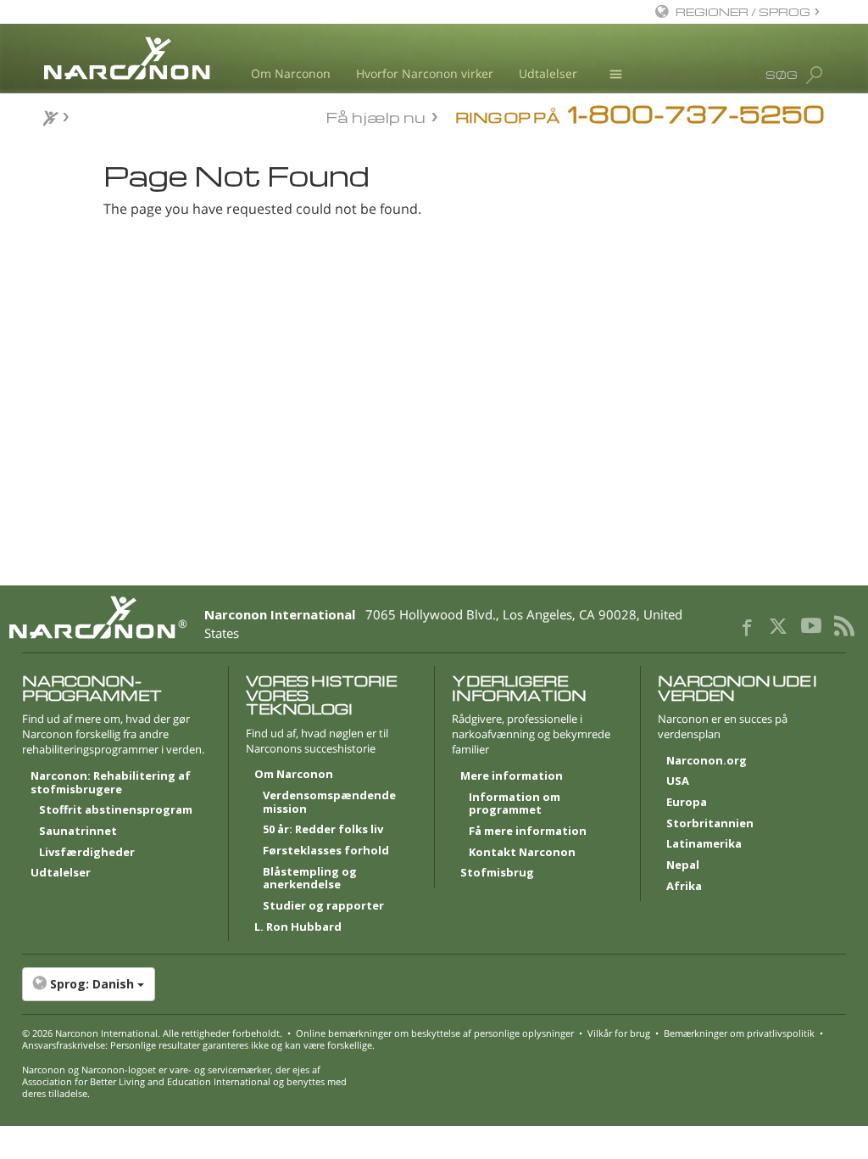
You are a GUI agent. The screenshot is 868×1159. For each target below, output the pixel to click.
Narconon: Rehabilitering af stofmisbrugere (111, 783)
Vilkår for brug (618, 1033)
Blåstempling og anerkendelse (310, 879)
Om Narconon (291, 73)
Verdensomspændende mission (329, 802)
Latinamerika (704, 844)
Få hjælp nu (376, 116)
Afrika (684, 886)
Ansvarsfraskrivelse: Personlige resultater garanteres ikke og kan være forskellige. (198, 1045)
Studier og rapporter (323, 906)
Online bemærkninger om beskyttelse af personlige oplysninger (435, 1033)
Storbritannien (710, 824)
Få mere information (528, 831)
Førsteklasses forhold (326, 851)
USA (677, 781)
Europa (686, 802)
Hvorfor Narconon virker (424, 73)
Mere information (511, 776)
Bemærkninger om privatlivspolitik (739, 1033)
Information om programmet (514, 804)
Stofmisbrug (497, 873)
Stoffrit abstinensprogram (115, 810)
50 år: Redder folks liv (323, 830)
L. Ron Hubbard (298, 927)
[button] (434, 984)
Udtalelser (548, 73)
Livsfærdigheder (87, 852)
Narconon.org (706, 761)
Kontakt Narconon (522, 852)
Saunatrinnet (78, 831)
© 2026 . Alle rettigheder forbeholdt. (152, 1033)
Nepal (682, 865)
